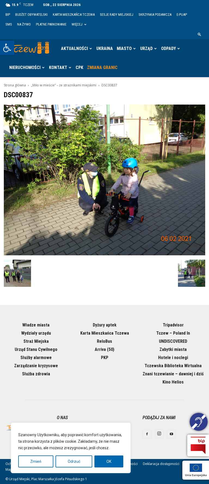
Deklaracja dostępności (161, 463)
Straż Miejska (36, 341)
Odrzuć (74, 461)
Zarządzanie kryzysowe (36, 365)
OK (108, 461)
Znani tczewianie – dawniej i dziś (173, 373)
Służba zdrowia (36, 373)
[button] (7, 48)
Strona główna (15, 85)
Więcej (77, 24)
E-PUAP (182, 14)
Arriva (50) (104, 349)
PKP (104, 357)
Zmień (35, 461)
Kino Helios (173, 382)
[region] (71, 448)
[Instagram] (159, 434)
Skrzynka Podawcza (155, 14)
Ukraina (104, 48)
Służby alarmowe (36, 357)
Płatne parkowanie (51, 24)
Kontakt (58, 67)
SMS (8, 24)
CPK (79, 67)
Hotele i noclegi (173, 357)
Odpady (168, 48)
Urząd (146, 48)
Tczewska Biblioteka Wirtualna (173, 365)
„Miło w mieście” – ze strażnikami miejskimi (63, 85)
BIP (7, 14)
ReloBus (104, 341)
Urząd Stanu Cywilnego (36, 349)
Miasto (124, 48)
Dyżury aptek (104, 325)
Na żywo (24, 24)
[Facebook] (147, 434)
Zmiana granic (102, 67)
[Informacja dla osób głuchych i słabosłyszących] (199, 422)
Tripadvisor (173, 325)
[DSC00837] (104, 254)
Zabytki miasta (173, 349)
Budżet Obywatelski (31, 14)
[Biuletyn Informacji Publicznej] (198, 445)
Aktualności (74, 48)
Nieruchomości (25, 67)
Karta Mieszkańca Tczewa (74, 14)
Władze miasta (36, 325)
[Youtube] (171, 434)
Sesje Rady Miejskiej (116, 14)
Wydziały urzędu (36, 333)
